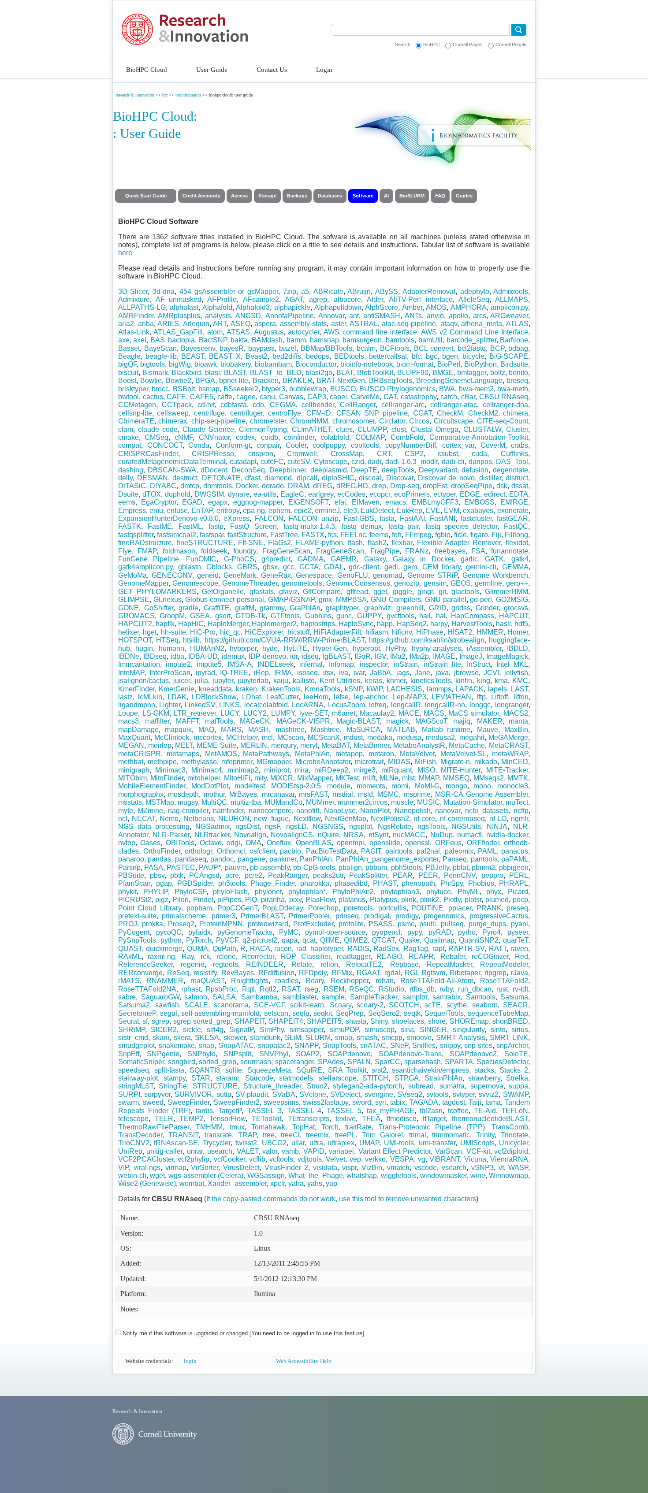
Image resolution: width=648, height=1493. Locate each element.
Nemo (169, 818)
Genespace (314, 575)
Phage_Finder (272, 883)
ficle (460, 535)
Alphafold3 (253, 307)
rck (205, 956)
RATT (497, 948)
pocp (520, 899)
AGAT (294, 299)
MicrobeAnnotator (322, 761)
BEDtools (349, 356)
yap (331, 1183)
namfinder (228, 810)
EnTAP (202, 510)
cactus (153, 397)
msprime (417, 794)
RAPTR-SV (466, 948)
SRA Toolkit (347, 1070)
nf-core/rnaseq (462, 818)
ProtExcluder (313, 924)
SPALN (359, 1062)
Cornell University (135, 23)
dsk (501, 486)
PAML (487, 851)
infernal (311, 664)
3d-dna (164, 291)
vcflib (257, 1159)
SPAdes (330, 1062)
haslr (503, 624)
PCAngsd (204, 875)
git (442, 591)
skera (182, 1037)
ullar (298, 1143)
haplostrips (318, 624)
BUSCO (343, 389)
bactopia (181, 340)
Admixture (134, 299)
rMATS (129, 980)
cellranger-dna (505, 405)
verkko (375, 1159)
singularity (468, 1029)
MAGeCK (255, 721)
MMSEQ (456, 778)
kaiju (280, 680)
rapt (438, 948)
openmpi (350, 843)
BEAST (192, 356)
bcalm (366, 348)
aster (338, 323)
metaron (381, 754)
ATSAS (238, 332)
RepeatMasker (449, 964)
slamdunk (265, 1037)
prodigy (406, 916)
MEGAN (131, 745)
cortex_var (458, 445)
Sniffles (424, 1045)
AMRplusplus (179, 315)
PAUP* (210, 867)
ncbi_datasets (487, 810)
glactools (465, 591)
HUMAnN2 (207, 648)
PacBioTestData (331, 851)
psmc (406, 924)
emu (156, 510)
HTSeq (167, 640)
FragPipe (384, 551)
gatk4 (520, 559)
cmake (128, 437)
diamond (278, 478)
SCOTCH (404, 1005)
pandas (159, 859)
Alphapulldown (337, 307)
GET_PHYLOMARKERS (157, 591)
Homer (517, 632)
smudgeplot (136, 1045)
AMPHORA (469, 307)
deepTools (398, 470)
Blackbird (186, 372)
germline (488, 583)
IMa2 (398, 656)
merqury (283, 745)
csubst (448, 453)
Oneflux (279, 843)
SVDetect (345, 1094)
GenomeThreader (249, 583)
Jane (422, 672)
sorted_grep (217, 1062)
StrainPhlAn (443, 1078)
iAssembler (484, 648)
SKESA (207, 1037)
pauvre (235, 867)
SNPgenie (163, 1054)
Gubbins (318, 616)
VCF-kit (478, 1151)
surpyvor (157, 1094)
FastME (160, 526)
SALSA (224, 997)
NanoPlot (375, 810)
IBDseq (155, 656)
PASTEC (181, 867)
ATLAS (517, 323)
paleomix (459, 851)
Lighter (169, 705)
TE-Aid (485, 1110)
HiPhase (429, 632)
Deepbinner (287, 470)
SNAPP (306, 1045)
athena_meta (481, 323)
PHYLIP (155, 891)
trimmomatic (451, 1135)
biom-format (414, 364)
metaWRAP (510, 754)
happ (385, 624)
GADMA (311, 559)
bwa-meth (512, 389)
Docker (247, 486)
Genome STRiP (432, 575)
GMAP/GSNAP (291, 599)
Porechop (323, 908)
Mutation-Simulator (472, 802)
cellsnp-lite (135, 413)
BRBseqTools (390, 380)
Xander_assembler (237, 1183)
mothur (214, 794)
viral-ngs (147, 1167)
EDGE (470, 494)
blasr (212, 372)
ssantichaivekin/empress (430, 1070)
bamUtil (430, 340)
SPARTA (459, 1062)
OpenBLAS (313, 843)
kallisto (304, 680)
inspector (374, 664)
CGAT (422, 413)
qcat (309, 940)
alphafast (184, 307)
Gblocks (219, 567)
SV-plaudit (251, 1094)
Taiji (475, 1102)
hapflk (165, 624)
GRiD (438, 608)
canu (267, 397)
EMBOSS (479, 502)
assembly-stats (303, 323)
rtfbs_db (422, 989)
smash (367, 1037)
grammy (272, 608)
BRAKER (298, 380)
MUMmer (320, 802)
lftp (481, 697)
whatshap (361, 1175)
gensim (435, 583)
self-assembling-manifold (220, 1013)
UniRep (130, 1151)
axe (124, 340)
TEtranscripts (308, 1118)
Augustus (268, 332)
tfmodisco (402, 1118)
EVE (433, 510)
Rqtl (248, 989)
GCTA (309, 567)
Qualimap (439, 940)
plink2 (429, 899)
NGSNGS (328, 826)
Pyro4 (491, 932)
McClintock (171, 737)
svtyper (464, 1094)
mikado (485, 761)
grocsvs (516, 608)
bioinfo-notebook (366, 364)
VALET (247, 1151)
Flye (125, 551)
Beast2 (257, 356)
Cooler (296, 445)
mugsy (188, 802)
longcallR (406, 705)
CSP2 (414, 453)
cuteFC (272, 461)
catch (448, 397)
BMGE (442, 372)
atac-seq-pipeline (409, 323)
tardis (204, 1110)
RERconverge (140, 973)
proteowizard (268, 924)
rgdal (392, 973)
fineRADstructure (145, 542)
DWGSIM (209, 494)
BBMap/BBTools (326, 348)
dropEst (435, 486)
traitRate (358, 1127)
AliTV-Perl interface (420, 299)
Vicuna (475, 1159)
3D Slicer (133, 291)
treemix (317, 1135)
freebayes (450, 551)
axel (139, 340)
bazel (287, 348)
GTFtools (285, 616)
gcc (288, 567)
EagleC (292, 494)
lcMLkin (150, 697)
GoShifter (158, 608)
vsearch (454, 1167)
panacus (514, 851)
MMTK (517, 778)
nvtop (126, 843)
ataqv (448, 323)
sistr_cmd (133, 1037)
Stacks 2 (513, 1070)
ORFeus (448, 843)
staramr (227, 1078)
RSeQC (361, 989)
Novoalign (250, 835)
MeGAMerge (508, 737)
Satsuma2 (134, 1005)
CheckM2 (483, 413)
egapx (217, 502)
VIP (123, 1167)
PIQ (251, 899)
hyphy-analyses (436, 648)
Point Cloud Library (149, 908)
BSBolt (184, 389)
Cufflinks (514, 453)
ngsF (272, 826)
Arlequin (196, 323)
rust (502, 989)
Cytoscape (330, 461)
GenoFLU (352, 575)
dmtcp (189, 486)
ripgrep (495, 973)
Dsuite (128, 494)
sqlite (233, 1070)
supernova (486, 1086)
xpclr (277, 1183)
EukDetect (377, 510)
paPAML (514, 859)
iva (343, 672)
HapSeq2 (412, 624)
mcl (267, 737)
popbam (199, 908)
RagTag (415, 948)
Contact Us (272, 69)
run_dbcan (475, 989)
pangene (251, 859)
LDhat (251, 697)
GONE (128, 608)
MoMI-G (427, 786)
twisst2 (246, 1143)
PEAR (403, 875)
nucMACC (409, 835)
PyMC (288, 932)
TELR (164, 1118)
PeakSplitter (368, 875)
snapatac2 (274, 1045)
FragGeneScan (286, 551)
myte (125, 810)
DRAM (298, 486)
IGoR (362, 656)
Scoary (340, 1005)
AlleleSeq (473, 299)
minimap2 (242, 770)
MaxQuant (134, 737)
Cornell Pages (468, 44)
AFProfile (222, 299)
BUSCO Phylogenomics (397, 389)
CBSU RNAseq (504, 397)
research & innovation (134, 95)
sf (145, 1021)
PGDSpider (195, 883)
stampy (175, 1078)
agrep (318, 299)
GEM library (441, 567)
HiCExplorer (264, 632)
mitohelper (203, 778)
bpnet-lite (233, 380)
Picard (518, 891)
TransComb (510, 1127)
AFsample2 (261, 299)
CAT (390, 397)
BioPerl (449, 364)
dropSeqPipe (471, 486)
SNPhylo (201, 1054)
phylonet (268, 891)
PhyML (469, 891)
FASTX (313, 535)
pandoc (222, 859)
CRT (384, 453)
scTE (433, 1005)
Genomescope (195, 583)
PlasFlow (320, 899)
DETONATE (221, 478)
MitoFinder (166, 778)
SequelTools (444, 1013)
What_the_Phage (315, 1175)
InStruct (479, 664)
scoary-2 (370, 1005)
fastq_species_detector (461, 526)
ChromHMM (309, 421)
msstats (130, 802)
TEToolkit (266, 1118)
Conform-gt (233, 445)
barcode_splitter (471, 340)
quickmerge (164, 948)
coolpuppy (329, 445)
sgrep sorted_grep (202, 1021)
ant (354, 315)
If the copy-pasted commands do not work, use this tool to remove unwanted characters (341, 1199)
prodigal (377, 916)
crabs (519, 445)
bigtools (152, 364)
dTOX (151, 494)
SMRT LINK (509, 1037)
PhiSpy (451, 883)
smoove (419, 1037)
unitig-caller (164, 1151)
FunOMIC (201, 559)
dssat (519, 486)
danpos (480, 461)
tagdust (453, 1102)
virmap (175, 1167)
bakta (239, 340)
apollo (458, 315)
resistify (205, 973)
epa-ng (254, 510)
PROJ (127, 924)
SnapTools (339, 1045)
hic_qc (230, 632)
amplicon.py (509, 307)
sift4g (215, 1029)
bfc (416, 356)
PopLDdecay (282, 908)
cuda (479, 453)
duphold (177, 494)
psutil (427, 924)
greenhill (410, 608)
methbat (130, 761)
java (442, 672)
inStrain (406, 664)
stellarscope (338, 1078)
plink (408, 899)
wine (477, 1175)
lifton (521, 697)
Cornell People (510, 44)
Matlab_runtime (446, 729)
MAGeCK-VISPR (303, 721)
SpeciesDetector (502, 1062)
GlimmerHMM (506, 591)
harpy (438, 624)
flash (355, 542)
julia (201, 680)
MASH (258, 729)
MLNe (389, 778)
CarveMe (365, 397)
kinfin (463, 680)
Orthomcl (231, 851)
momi (400, 786)
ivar (359, 672)
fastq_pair (403, 526)
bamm (296, 340)
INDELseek (275, 664)
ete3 (350, 510)
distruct (517, 478)
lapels (497, 689)
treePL (345, 1135)
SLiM (293, 1037)
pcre (232, 875)
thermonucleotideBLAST (490, 1118)
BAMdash (267, 340)
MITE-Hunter (460, 770)
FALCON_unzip (314, 518)
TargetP (230, 1110)
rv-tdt (520, 989)
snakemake (177, 1045)
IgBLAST (336, 656)
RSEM (334, 989)
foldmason (179, 551)
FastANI (442, 518)
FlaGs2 (279, 542)
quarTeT (515, 940)
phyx (493, 891)
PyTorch (199, 940)
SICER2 (164, 1029)
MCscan (290, 737)
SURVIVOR (193, 1094)
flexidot (517, 542)
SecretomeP (137, 1013)
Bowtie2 (178, 380)
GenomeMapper (143, 583)
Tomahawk (268, 1127)
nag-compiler (188, 810)
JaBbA (380, 672)
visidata (325, 1167)
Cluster (517, 429)
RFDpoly (313, 973)
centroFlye (284, 413)
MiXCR (281, 778)
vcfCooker (229, 1159)
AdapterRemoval (428, 291)
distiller (490, 478)
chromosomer (353, 421)
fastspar (212, 535)
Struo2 (317, 1086)
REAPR (421, 956)
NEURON (234, 818)
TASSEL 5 (344, 1110)
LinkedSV (200, 705)
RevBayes (237, 973)
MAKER (490, 721)
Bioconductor (315, 364)
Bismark (155, 372)
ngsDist (247, 826)
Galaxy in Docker (423, 559)
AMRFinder (136, 315)
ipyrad (205, 672)
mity (260, 778)
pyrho (467, 932)
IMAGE (444, 656)
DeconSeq (248, 470)
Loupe (128, 713)
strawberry (484, 1078)
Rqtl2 (268, 989)
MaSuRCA (363, 729)
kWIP (375, 689)
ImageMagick (507, 656)
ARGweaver (509, 315)
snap (206, 1045)
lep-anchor (370, 697)
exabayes (478, 510)
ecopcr (379, 494)
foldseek (214, 551)
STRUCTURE (215, 1086)
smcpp (392, 1037)
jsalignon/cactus (143, 680)
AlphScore (381, 307)
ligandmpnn (136, 705)
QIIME (329, 940)
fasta (387, 518)
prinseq (347, 916)
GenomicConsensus (358, 583)
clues (344, 429)
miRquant (396, 770)
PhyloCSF (190, 891)
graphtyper (342, 608)
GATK (494, 559)
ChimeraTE (136, 421)
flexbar (401, 542)
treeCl (290, 1135)
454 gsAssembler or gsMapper (228, 291)
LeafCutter (282, 697)
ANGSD (248, 315)
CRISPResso (213, 453)
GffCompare (322, 591)
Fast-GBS (358, 518)
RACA (260, 948)
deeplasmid (328, 470)
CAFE (176, 397)
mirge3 (365, 770)
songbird (181, 1062)
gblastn (189, 567)
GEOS (461, 583)
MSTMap (159, 802)
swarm (128, 1102)
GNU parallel (445, 599)
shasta (356, 1021)
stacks (484, 1070)
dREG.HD (352, 486)
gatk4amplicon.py (145, 567)
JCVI (491, 672)
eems (126, 502)
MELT (184, 745)
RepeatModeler (504, 964)
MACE (408, 713)
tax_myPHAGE (390, 1110)
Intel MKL (512, 664)
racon (283, 948)
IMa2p (419, 656)
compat (129, 445)
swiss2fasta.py (325, 1102)
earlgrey (320, 494)
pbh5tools (406, 867)
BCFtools (395, 348)
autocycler (304, 332)
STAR (200, 1078)
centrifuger (246, 413)
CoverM (492, 445)
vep (355, 1159)
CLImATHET (311, 429)
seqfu (300, 1013)
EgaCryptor (158, 502)
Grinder (487, 608)
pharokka (314, 883)
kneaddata (215, 689)
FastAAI (412, 518)
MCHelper (242, 737)
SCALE (196, 1005)
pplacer (459, 908)
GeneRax (276, 575)
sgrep (160, 1021)
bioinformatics (188, 95)
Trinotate (514, 1135)
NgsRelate (394, 826)
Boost (127, 380)
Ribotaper (465, 973)
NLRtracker (212, 835)
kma (501, 680)
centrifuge (209, 413)
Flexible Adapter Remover (459, 542)
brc (165, 95)
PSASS (381, 924)
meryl (308, 745)
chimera (515, 413)
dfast (252, 478)
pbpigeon (514, 867)
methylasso (199, 761)
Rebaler (452, 956)
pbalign (350, 867)
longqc (480, 705)
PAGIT (371, 851)
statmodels (296, 1078)
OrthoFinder (161, 851)
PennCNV (460, 875)
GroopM (172, 616)
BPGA (205, 380)
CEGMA (283, 405)
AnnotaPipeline (289, 315)
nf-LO (497, 818)
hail (425, 616)
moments (371, 786)
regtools (225, 964)
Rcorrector (258, 956)
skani (161, 1037)
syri (380, 1102)
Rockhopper (350, 980)
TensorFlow (227, 1118)
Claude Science (208, 429)
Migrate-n (455, 761)
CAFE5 (201, 397)
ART (220, 323)
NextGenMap (345, 818)
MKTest (347, 778)
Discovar (399, 478)
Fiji (496, 535)
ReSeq (178, 973)
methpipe (162, 761)
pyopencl (386, 932)
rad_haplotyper (319, 948)
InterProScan (169, 672)
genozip (406, 583)
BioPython (480, 364)
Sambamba (259, 997)
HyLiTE (295, 648)
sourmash (255, 1062)
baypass (261, 348)
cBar (468, 397)
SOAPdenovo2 (473, 1054)
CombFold (407, 437)
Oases (150, 843)
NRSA (353, 835)
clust (398, 429)
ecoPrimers (412, 494)
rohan (385, 980)
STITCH (375, 1078)
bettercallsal (388, 356)
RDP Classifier (305, 956)
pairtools (398, 851)
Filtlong (516, 535)
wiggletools (399, 1175)
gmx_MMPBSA (343, 599)
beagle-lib (161, 356)
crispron (260, 453)
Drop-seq (404, 486)
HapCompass (472, 616)
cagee (246, 397)
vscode (425, 1167)
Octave (211, 843)
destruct (184, 478)
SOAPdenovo (349, 1054)
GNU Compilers (396, 599)
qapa (290, 940)
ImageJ (470, 656)
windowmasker (443, 1175)
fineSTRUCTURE (205, 542)
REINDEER (264, 964)
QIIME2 (355, 940)
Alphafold (217, 307)
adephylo (474, 291)
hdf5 (521, 624)
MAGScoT (431, 721)
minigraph (133, 770)
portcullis (392, 908)
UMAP (369, 1143)
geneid (208, 575)
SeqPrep (350, 1013)
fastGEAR (512, 518)
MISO (426, 770)
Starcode (259, 1078)
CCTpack (177, 405)
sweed (153, 1102)
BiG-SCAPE (508, 356)
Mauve (487, 729)
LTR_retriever (195, 713)
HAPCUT (513, 616)
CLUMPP (372, 429)
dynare (239, 494)
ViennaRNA (509, 1159)
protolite (351, 924)
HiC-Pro (203, 632)
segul (168, 1013)
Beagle (129, 356)
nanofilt (307, 810)
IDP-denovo (267, 656)
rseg (311, 989)
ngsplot (360, 826)
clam (125, 429)
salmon (195, 997)
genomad (387, 575)
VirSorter (204, 1167)
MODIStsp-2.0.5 (296, 786)
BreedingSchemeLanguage (459, 380)
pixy (295, 899)
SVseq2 (409, 1094)
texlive (345, 1118)
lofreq (378, 705)
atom (215, 332)
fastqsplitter (135, 535)
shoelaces (408, 1021)
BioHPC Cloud (146, 69)
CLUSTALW (482, 429)
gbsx (270, 567)
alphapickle (292, 307)
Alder (375, 299)
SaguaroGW (160, 997)
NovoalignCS (292, 835)
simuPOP (344, 1029)
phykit (127, 891)
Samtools (480, 997)
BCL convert (433, 348)
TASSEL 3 (264, 1110)
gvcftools (400, 616)
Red (521, 956)
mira (302, 770)
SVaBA (283, 1094)
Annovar (331, 315)
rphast (191, 989)
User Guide (211, 69)
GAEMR (344, 559)
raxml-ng (161, 956)
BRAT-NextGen (341, 380)
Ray (188, 956)
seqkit (322, 1013)
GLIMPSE (133, 599)
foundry (244, 551)
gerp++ (517, 583)
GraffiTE (217, 608)
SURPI (129, 1094)
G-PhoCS (239, 559)
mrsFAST (313, 794)
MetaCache (467, 745)
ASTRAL (364, 323)
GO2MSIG (512, 599)
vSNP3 (482, 1167)
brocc (160, 389)
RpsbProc (221, 989)
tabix (397, 1102)
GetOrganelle (223, 591)
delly (125, 478)
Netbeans (198, 818)
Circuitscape (453, 421)
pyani (519, 924)
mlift (369, 778)
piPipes (229, 899)
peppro (492, 875)
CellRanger (358, 405)
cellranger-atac (453, 405)
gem (410, 567)
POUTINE (427, 908)
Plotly (452, 899)
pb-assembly (270, 867)
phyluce (438, 891)
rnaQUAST (207, 980)
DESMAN (152, 478)
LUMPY (283, 713)
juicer (181, 680)
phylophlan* (307, 891)
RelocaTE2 (364, 964)
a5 (305, 291)
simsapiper (307, 1029)
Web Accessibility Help (303, 1361)
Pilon (180, 899)
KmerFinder (136, 689)
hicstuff (298, 632)
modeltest (250, 786)
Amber (412, 307)
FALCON (269, 518)
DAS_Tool (512, 461)
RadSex (386, 948)
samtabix (446, 997)
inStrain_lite (442, 664)
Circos (419, 421)
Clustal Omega (435, 429)
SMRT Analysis (460, 1037)
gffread (357, 591)
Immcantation (139, 664)
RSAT (291, 989)
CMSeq (156, 437)
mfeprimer (236, 761)
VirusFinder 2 (286, 1167)
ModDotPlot (209, 786)
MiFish (425, 761)
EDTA (518, 494)
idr (294, 656)
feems (378, 535)
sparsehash (422, 1062)
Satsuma (514, 997)
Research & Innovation (187, 18)
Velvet (335, 1159)
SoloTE (516, 1054)
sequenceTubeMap (498, 1013)
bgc (431, 356)
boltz (497, 372)
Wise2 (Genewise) (147, 1183)
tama (493, 1102)
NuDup (441, 835)
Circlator (392, 421)
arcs (479, 315)
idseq (310, 656)
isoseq (307, 672)
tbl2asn (431, 1110)
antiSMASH (381, 315)
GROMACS (136, 616)
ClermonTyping (263, 429)
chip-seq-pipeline (218, 421)
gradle (188, 608)
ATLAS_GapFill (178, 332)
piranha (273, 899)
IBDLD (517, 648)
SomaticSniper (141, 1062)
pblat (460, 867)
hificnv (402, 632)
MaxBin (516, 729)
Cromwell (302, 453)
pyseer (517, 932)
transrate (218, 1135)
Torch (330, 1127)
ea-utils (264, 494)
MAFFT (187, 721)
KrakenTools (281, 689)
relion (329, 964)
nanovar (447, 810)
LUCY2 (255, 713)
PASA (153, 867)
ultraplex (341, 1143)
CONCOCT (164, 445)
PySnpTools (137, 940)
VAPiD (313, 1151)
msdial (342, 794)
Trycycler (217, 1143)
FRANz (416, 551)
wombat (191, 1183)
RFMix (341, 973)
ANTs (413, 315)
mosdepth (183, 794)
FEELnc (353, 535)
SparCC (387, 1062)
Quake (409, 940)
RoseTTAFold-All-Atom (436, 980)
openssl (417, 843)
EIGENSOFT (308, 502)
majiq (461, 721)
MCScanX (324, 737)
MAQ (206, 729)
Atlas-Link (133, 332)
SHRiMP (131, 1029)
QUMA (197, 948)
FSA (478, 551)
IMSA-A (239, 664)
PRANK (489, 908)
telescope (133, 1118)
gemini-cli (481, 567)
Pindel (203, 899)
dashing (130, 470)
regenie (193, 964)
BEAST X (225, 356)
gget (380, 591)
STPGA (407, 1078)
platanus (352, 899)
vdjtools (310, 1159)
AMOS (436, 307)
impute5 (209, 664)
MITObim (132, 778)
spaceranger (294, 1062)
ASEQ (240, 323)
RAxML (130, 956)
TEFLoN (514, 1110)
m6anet (343, 713)
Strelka (517, 1078)
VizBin (371, 1167)
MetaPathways (266, 754)
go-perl (481, 599)
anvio (435, 315)
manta (518, 721)
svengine (379, 1094)
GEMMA (515, 567)
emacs (395, 502)
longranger (512, 705)
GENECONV (172, 575)
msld (365, 794)
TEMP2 (191, 1118)
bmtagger (471, 372)
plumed (497, 899)
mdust (353, 737)
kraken (246, 689)
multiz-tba (246, 802)
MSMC (388, 794)
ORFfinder (483, 843)
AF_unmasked (178, 299)
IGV (380, 656)
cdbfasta (233, 405)
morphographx (141, 794)
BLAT (344, 372)
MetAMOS (221, 754)
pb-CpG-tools (314, 867)
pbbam (376, 867)
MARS (231, 729)
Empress (132, 510)
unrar (195, 1151)
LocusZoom (346, 705)
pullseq (452, 924)
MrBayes (243, 794)
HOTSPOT (135, 640)
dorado (273, 486)
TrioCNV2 (133, 1143)
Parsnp (129, 867)
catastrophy (418, 397)
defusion (475, 470)
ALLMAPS (511, 299)
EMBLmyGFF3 (435, 502)
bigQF (127, 364)
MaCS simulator (473, 713)
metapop (349, 754)
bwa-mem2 (476, 389)
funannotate (509, 551)
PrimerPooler (309, 916)
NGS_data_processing (154, 826)
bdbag (518, 348)
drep (379, 486)
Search (402, 44)
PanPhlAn (316, 859)
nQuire (328, 835)
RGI (411, 973)
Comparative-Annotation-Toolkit (478, 437)
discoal (370, 478)
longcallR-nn (445, 705)
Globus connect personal (224, 599)
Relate (301, 964)
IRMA (283, 672)
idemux (233, 656)
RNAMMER (164, 980)
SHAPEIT (249, 1021)
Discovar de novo (446, 478)
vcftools (281, 1159)
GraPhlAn (305, 608)
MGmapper (274, 761)
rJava (519, 973)
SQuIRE (309, 1070)
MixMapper (314, 778)
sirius (519, 1029)
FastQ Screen (253, 526)
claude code (158, 429)
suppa (518, 1086)
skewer (234, 1037)
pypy (414, 932)
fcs (332, 535)
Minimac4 (206, 770)
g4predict (275, 559)
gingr (425, 591)
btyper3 (273, 389)
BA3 (157, 340)
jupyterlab (253, 680)
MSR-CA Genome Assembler (481, 794)
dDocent (214, 470)
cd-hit (206, 405)
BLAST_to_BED (276, 372)
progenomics (444, 916)
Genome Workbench (495, 575)
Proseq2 (181, 924)
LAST (519, 689)
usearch (219, 1151)
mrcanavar (278, 794)
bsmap (209, 389)
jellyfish (516, 672)
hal (441, 616)
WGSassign (266, 1175)
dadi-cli (453, 461)
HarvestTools (471, 624)
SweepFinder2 (236, 1102)
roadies (286, 980)
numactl (469, 835)
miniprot (276, 770)
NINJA (497, 826)
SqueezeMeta (269, 1070)
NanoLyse (340, 810)
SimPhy (272, 1029)
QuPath (224, 948)
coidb (269, 437)
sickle (192, 1029)
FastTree (284, 535)
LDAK (177, 697)
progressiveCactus (498, 916)
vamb (290, 1151)
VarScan (448, 1151)
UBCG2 (274, 1143)
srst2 (379, 1070)
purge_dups (487, 924)
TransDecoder (140, 1135)
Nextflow (307, 818)
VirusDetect (241, 1167)
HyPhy (395, 648)
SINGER (433, 1029)
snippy (450, 1045)
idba (177, 656)
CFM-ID (318, 413)
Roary (314, 980)
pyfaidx (199, 932)
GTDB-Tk (250, 616)
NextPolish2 (390, 818)
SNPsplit (237, 1054)
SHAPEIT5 (324, 1021)
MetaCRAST (508, 745)
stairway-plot (138, 1078)
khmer (396, 680)
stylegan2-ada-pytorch (367, 1086)
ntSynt (378, 835)
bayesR (232, 348)
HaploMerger (228, 624)
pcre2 (253, 875)
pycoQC (169, 932)
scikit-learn (307, 1005)
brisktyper (133, 389)
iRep (261, 672)
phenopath (418, 883)
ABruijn (359, 291)
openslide (384, 843)
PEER (428, 875)
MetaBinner (371, 745)
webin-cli (132, 1175)
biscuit (128, 372)
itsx (328, 672)
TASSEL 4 (304, 1110)
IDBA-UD (203, 656)
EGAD (192, 502)
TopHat (303, 1127)
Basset (129, 348)
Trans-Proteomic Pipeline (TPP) (432, 1127)
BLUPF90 (412, 372)
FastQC (516, 526)
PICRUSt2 (134, 899)
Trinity (485, 1135)
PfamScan (134, 883)
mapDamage (138, 729)
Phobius (481, 883)
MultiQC (214, 802)
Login (324, 69)
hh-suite (173, 632)
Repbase (404, 964)
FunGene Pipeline (148, 559)
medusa (408, 737)
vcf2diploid (511, 1151)
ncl (122, 818)
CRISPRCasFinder (148, 453)
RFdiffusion (276, 973)
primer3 (223, 916)
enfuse (177, 510)
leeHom (316, 697)
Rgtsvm (433, 973)
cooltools (365, 445)
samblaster (300, 997)
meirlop (159, 745)
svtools (437, 1094)
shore (437, 1021)
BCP (497, 348)
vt (501, 1167)
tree (269, 1135)
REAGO (389, 956)
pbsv (157, 875)
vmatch (398, 1167)
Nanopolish (413, 810)
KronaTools (322, 689)
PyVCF (227, 940)
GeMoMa (132, 575)
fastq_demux (362, 526)
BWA (447, 389)
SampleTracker (373, 997)
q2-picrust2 (259, 940)
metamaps (183, 754)
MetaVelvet (417, 754)
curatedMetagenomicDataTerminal (172, 461)
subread (421, 1086)
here (125, 252)
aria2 (126, 323)
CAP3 (316, 397)
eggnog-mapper (258, 502)
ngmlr (519, 818)
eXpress (236, 518)
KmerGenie (176, 689)
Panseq (455, 859)
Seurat (128, 1021)
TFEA (371, 1118)
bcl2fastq (472, 348)
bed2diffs (286, 356)
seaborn (485, 1005)
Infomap (341, 664)
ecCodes (351, 494)
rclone (226, 956)
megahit (471, 737)
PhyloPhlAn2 (353, 891)
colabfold (334, 437)
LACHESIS (404, 689)
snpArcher (512, 1045)
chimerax (172, 421)
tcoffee (458, 1110)
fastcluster (476, 518)
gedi (391, 567)
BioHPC (431, 44)
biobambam (273, 364)
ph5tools (231, 883)
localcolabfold (266, 705)
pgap (164, 883)
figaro (479, 535)
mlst (408, 778)
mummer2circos (362, 802)
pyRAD (439, 932)
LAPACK (469, 689)
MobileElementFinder (151, 786)
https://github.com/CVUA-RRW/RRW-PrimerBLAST (285, 640)
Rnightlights (249, 980)
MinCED (514, 761)
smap (343, 1037)
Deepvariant (438, 470)
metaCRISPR (139, 754)
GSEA (200, 616)
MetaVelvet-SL (463, 754)
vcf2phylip (193, 1159)
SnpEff (128, 1054)
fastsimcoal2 (176, 535)
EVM (451, 510)
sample (333, 997)
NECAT (143, 818)
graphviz (377, 608)
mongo (456, 786)
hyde (270, 648)
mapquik (178, 729)
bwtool (128, 397)
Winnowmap (508, 1175)
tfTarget (434, 1118)
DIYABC (163, 486)
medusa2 (440, 737)
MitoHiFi (237, 778)
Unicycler (513, 1143)
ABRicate (328, 291)
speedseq (133, 1070)
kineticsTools (430, 680)
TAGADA (423, 1102)
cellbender (318, 405)
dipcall (307, 478)
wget (157, 1175)
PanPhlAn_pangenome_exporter (387, 859)
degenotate (510, 470)
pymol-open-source (335, 932)
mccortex (208, 737)
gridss (460, 608)
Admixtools (510, 291)
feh (397, 535)
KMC (520, 680)
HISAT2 (459, 632)
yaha (296, 1183)
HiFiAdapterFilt (337, 632)
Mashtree (325, 729)
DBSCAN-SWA (172, 470)
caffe (224, 397)
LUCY (229, 713)
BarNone (514, 340)
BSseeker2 (240, 389)
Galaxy (375, 559)
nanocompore (270, 810)
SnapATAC (236, 1045)
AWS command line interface (370, 332)
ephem (279, 510)
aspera (265, 323)
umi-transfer (437, 1143)
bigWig (180, 364)
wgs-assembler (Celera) (205, 1175)
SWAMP (516, 1094)
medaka (379, 737)
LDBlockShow (214, 697)
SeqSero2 (384, 1013)
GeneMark (239, 575)
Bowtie (151, 380)
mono (482, 786)
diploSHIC (338, 478)
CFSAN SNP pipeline (372, 413)
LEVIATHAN (451, 697)
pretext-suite (137, 916)
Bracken (266, 380)
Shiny (379, 1021)
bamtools (400, 340)
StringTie (173, 1086)
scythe (457, 1005)
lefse (341, 697)
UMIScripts (477, 1143)
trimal (417, 1135)
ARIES (168, 323)
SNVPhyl (273, 1054)
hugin (144, 648)
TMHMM (209, 1127)
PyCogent (133, 932)
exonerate (513, 510)
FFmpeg (418, 535)
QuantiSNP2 (479, 940)
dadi (374, 461)
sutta (223, 1094)
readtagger (353, 956)
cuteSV (298, 461)
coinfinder (299, 437)
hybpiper (243, 648)
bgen (450, 356)
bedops (317, 356)
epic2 (302, 510)
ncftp (521, 810)
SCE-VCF (269, 1005)
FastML (190, 526)
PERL (518, 875)
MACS (434, 713)
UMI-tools (399, 1143)
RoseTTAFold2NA (147, 989)
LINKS (229, 705)
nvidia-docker (507, 835)
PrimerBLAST (262, 916)
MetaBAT (335, 745)
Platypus (383, 899)
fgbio (443, 535)
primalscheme (184, 916)
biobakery (235, 364)
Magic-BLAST (358, 721)
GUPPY (369, 616)
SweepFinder (188, 1102)
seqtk (412, 1013)
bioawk (205, 364)
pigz (161, 899)
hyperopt (366, 648)
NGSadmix (212, 826)
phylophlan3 (399, 891)
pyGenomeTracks (244, 932)
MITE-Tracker (507, 770)
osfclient (263, 851)
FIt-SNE (250, 542)
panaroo (131, 859)
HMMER (490, 632)
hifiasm (376, 632)
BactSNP (213, 340)
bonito (518, 372)
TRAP (247, 1135)
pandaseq (190, 859)
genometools (302, 583)
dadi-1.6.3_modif (411, 461)
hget (149, 632)
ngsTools (431, 826)
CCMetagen (137, 405)
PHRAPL (513, 883)
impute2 (178, 664)
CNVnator (214, 437)
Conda (198, 445)
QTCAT (383, 940)
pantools (484, 859)
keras (373, 680)
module (338, 786)
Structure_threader (272, 1086)
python (171, 940)
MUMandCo (283, 802)
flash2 (377, 542)
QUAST (130, 948)
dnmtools (217, 486)
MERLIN (253, 745)
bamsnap (324, 340)
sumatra (452, 1086)
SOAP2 (308, 1054)
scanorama (231, 1005)
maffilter (157, 721)
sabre (127, 997)
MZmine (150, 810)
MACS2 (515, 713)
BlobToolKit (375, 372)
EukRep (409, 510)
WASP (518, 1167)
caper (338, 397)
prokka (152, 924)
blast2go (318, 372)
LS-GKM (155, 713)
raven (519, 948)
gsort (223, 616)
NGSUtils (466, 826)
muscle (402, 802)
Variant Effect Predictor (394, 1151)
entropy (227, 510)
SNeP (399, 1045)
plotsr (473, 899)
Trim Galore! (382, 1135)
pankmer (282, 859)
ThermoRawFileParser (153, 1127)
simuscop (380, 1029)
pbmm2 (483, 867)
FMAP (147, 551)
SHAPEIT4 (285, 1021)
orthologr (198, 851)
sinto (498, 1029)
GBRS (247, 567)
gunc (344, 616)
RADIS (358, 948)
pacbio (290, 851)
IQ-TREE (234, 672)
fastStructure (247, 535)
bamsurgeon (362, 340)
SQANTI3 (205, 1070)
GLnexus (167, 599)
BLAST (235, 372)
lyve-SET (313, 713)
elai (340, 502)
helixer (128, 632)
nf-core (424, 818)
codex (245, 437)
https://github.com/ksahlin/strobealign (426, 640)
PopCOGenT (237, 908)
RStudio (391, 989)
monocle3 (512, 786)
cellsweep (173, 413)
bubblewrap (307, 389)
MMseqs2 (488, 778)
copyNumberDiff (410, 445)
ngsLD (296, 826)
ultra (316, 1143)
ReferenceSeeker (145, 964)
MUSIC (428, 802)
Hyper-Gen (330, 648)
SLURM (318, 1037)
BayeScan (160, 348)
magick (397, 721)
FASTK (129, 526)
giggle (402, 591)
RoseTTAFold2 (504, 980)
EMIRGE (514, 502)
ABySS (386, 291)
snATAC (373, 1045)
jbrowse (466, 672)
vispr (349, 1167)
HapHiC (191, 624)
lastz (125, 697)
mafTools (219, 721)
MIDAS (399, 761)
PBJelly (437, 867)
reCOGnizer (490, 956)
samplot (414, 997)
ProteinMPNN (221, 924)
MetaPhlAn (312, 754)
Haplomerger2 (274, 624)
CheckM (450, 413)
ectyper (444, 494)
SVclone (312, 1094)
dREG (322, 486)
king (483, 680)
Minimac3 (170, 770)
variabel (341, 1151)
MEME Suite (216, 745)
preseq (517, 908)
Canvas (291, 397)
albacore (347, 299)
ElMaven (366, 502)
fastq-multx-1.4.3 (309, 526)
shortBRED (510, 1021)
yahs (314, 1183)
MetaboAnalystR (419, 745)
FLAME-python (319, 542)
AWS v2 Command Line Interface (474, 332)
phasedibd (351, 883)
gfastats (262, 591)
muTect (517, 802)
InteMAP (131, 672)
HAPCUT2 (135, 624)
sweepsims (281, 1102)
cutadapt (243, 461)
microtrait (369, 761)
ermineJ (327, 510)
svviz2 (489, 1094)
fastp (216, 526)
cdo (258, 405)
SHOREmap (469, 1021)
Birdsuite (514, 364)
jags (403, 672)
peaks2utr (328, 875)
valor (269, 1151)
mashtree (290, 729)
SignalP (241, 1029)
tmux (237, 1127)
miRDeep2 (331, 770)
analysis (218, 315)
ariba (146, 323)
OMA (253, 843)
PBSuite (131, 875)
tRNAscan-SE (176, 1143)
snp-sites (478, 1045)
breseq (517, 380)
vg (421, 1159)
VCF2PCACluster (146, 1159)
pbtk (176, 875)
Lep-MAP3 (409, 697)
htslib (191, 640)
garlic (469, 559)
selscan (276, 1013)
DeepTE (364, 470)
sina (407, 1029)
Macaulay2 (377, 713)
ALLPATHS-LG (142, 307)
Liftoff (499, 697)
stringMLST (135, 1086)
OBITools (180, 843)
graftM (244, 608)
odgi (233, 843)
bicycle (473, 356)
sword (361, 1102)
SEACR (515, 1005)
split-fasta (169, 1070)
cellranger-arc (403, 405)
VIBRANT (444, 1159)
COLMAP (369, 437)
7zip (289, 291)
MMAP (429, 778)
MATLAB (401, 729)
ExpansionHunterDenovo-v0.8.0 (168, 518)
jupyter (222, 680)
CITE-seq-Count (502, 421)
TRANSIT (183, 1135)
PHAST (384, 883)
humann (171, 648)
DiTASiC (132, 486)
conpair (268, 445)
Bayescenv (198, 348)
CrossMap (347, 453)
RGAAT (368, 973)
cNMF (184, 437)
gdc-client (364, 567)
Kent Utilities (340, 680)
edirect (494, 494)
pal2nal (428, 851)
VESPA (402, 1159)
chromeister (268, 421)
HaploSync (356, 624)
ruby (446, 989)
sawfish (167, 1005)
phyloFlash (230, 891)
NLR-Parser (171, 835)
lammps (439, 689)
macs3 (128, 721)
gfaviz (288, 591)
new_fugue (271, 818)
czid (357, 461)
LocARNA (308, 705)
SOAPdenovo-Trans (410, 1054)
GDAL (333, 567)
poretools (358, 908)
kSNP (353, 689)
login (190, 1361)
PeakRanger (287, 875)
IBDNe (128, 656)
